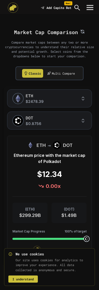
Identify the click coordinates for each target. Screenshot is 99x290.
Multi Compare (63, 73)
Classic (35, 73)
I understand (23, 279)
